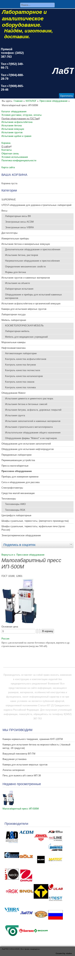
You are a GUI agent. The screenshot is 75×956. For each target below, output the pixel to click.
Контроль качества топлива (20, 387)
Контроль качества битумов (20, 364)
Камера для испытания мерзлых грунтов (25, 764)
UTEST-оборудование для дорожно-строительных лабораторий (36, 205)
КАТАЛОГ (31, 101)
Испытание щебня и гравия (16, 136)
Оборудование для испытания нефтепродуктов (27, 449)
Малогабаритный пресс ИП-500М (21, 808)
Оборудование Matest (13, 393)
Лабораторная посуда (13, 314)
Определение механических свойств (25, 266)
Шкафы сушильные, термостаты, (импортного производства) (35, 521)
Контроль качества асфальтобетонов (25, 359)
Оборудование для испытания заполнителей (26, 443)
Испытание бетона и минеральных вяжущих (25, 244)
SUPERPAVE (8, 199)
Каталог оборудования (13, 111)
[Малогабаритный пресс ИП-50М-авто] (19, 622)
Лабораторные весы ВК (18, 216)
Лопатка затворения (14, 770)
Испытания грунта (15, 415)
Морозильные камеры (13, 342)
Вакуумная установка (14, 759)
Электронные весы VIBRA (19, 227)
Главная (18, 101)
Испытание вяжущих (12, 129)
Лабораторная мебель (17, 331)
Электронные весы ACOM (19, 221)
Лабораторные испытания (19, 288)
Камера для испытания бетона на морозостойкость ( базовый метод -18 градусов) (36, 746)
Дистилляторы (9, 233)
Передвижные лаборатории (16, 454)
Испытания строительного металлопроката (29, 427)
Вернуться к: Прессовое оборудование (22, 554)
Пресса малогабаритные (14, 465)
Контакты (6, 150)
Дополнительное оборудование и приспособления (32, 249)
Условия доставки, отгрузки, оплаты (21, 115)
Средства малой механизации (18, 493)
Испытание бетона (11, 125)
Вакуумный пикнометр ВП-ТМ (19, 753)
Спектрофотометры (12, 487)
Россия (5, 638)
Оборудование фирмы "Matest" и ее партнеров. (31, 438)
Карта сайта (8, 167)
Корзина (5, 143)
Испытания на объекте (17, 283)
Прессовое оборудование (54, 101)
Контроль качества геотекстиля (22, 370)
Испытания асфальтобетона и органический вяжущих (31, 303)
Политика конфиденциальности (18, 160)
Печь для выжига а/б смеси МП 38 (22, 775)
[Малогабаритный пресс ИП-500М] (8, 804)
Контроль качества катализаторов (24, 376)
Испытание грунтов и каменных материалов (25, 277)
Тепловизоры (8, 498)
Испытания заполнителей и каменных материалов (32, 421)
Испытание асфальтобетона (16, 122)
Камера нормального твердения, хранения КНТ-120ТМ (33, 739)
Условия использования (14, 157)
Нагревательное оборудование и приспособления (32, 260)
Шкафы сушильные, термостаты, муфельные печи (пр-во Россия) (33, 528)
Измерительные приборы (15, 238)
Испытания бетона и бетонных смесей (26, 404)
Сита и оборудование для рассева (20, 482)
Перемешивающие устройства (18, 460)
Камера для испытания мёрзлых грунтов (23, 309)
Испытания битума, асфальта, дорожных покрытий (33, 409)
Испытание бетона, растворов (21, 255)
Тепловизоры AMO (15, 504)
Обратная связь (10, 153)
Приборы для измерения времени (19, 476)
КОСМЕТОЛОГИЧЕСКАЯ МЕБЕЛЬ (24, 325)
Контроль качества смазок (19, 381)
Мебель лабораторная (13, 320)
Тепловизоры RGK (15, 510)
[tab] (71, 544)
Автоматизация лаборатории (21, 353)
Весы (4, 210)
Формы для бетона (15, 272)
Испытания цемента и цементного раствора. (29, 398)
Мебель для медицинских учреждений (26, 336)
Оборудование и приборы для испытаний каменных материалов (33, 296)
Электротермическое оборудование (21, 535)
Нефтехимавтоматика (13, 348)
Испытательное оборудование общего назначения (32, 432)
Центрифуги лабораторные (16, 515)
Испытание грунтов (12, 132)
